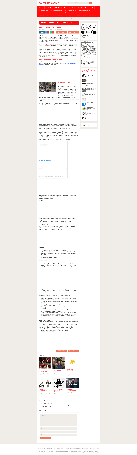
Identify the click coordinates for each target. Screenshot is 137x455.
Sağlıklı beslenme (70, 10)
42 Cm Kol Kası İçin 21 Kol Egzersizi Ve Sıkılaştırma (58, 390)
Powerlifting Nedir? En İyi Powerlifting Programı (91, 89)
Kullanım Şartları (93, 452)
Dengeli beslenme (84, 10)
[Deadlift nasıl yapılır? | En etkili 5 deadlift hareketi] (45, 383)
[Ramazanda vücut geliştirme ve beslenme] (58, 363)
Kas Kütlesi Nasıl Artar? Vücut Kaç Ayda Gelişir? (91, 94)
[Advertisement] (59, 73)
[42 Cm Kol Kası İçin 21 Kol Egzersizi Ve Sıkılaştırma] (58, 383)
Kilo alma (71, 7)
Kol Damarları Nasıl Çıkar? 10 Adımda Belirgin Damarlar (90, 80)
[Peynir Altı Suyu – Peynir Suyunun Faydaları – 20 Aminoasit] (72, 362)
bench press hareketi (48, 44)
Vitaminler (65, 13)
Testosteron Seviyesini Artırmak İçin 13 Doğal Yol (90, 113)
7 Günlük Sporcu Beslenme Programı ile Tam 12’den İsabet (90, 108)
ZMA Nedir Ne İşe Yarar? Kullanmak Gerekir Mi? (91, 98)
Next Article (72, 32)
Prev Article (62, 32)
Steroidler (92, 15)
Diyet (91, 7)
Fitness (91, 13)
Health (41, 7)
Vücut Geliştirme (60, 7)
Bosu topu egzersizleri (79, 13)
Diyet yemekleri (43, 15)
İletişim (98, 452)
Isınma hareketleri (57, 15)
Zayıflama (49, 7)
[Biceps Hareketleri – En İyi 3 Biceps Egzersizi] (72, 383)
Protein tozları (81, 15)
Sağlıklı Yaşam (82, 7)
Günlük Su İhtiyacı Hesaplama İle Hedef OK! (91, 103)
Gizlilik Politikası (86, 452)
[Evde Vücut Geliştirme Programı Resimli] (45, 363)
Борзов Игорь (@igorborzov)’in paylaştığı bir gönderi (48, 176)
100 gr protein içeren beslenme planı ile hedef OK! (91, 84)
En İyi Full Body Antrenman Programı (90, 117)
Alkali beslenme (43, 13)
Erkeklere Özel (43, 10)
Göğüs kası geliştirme (46, 22)
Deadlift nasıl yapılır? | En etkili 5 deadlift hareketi (44, 390)
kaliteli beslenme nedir (87, 61)
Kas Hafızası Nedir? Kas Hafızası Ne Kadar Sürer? (91, 75)
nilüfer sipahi (41, 29)
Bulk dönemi (69, 15)
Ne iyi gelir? (55, 13)
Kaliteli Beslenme (49, 3)
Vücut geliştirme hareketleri (59, 22)
